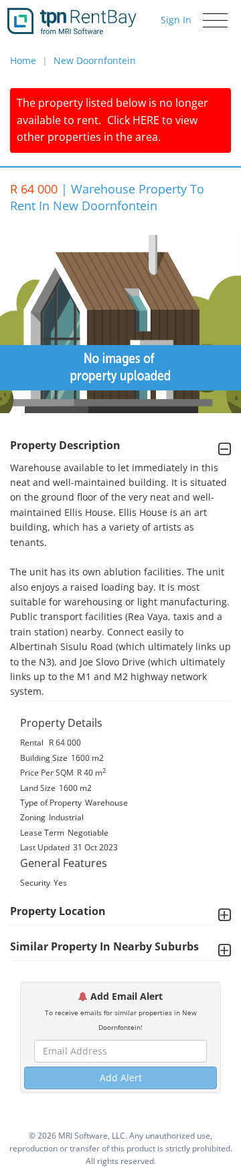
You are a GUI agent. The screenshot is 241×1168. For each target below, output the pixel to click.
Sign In (176, 19)
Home (23, 60)
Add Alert (121, 1077)
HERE (146, 120)
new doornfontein (95, 60)
